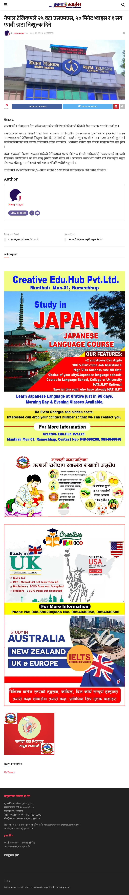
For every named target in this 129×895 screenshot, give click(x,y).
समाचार (50, 33)
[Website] (31, 213)
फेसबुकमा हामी (11, 855)
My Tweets (9, 772)
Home (7, 881)
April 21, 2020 (36, 33)
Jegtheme (65, 887)
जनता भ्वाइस (19, 33)
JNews (13, 887)
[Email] (37, 213)
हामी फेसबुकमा (10, 254)
